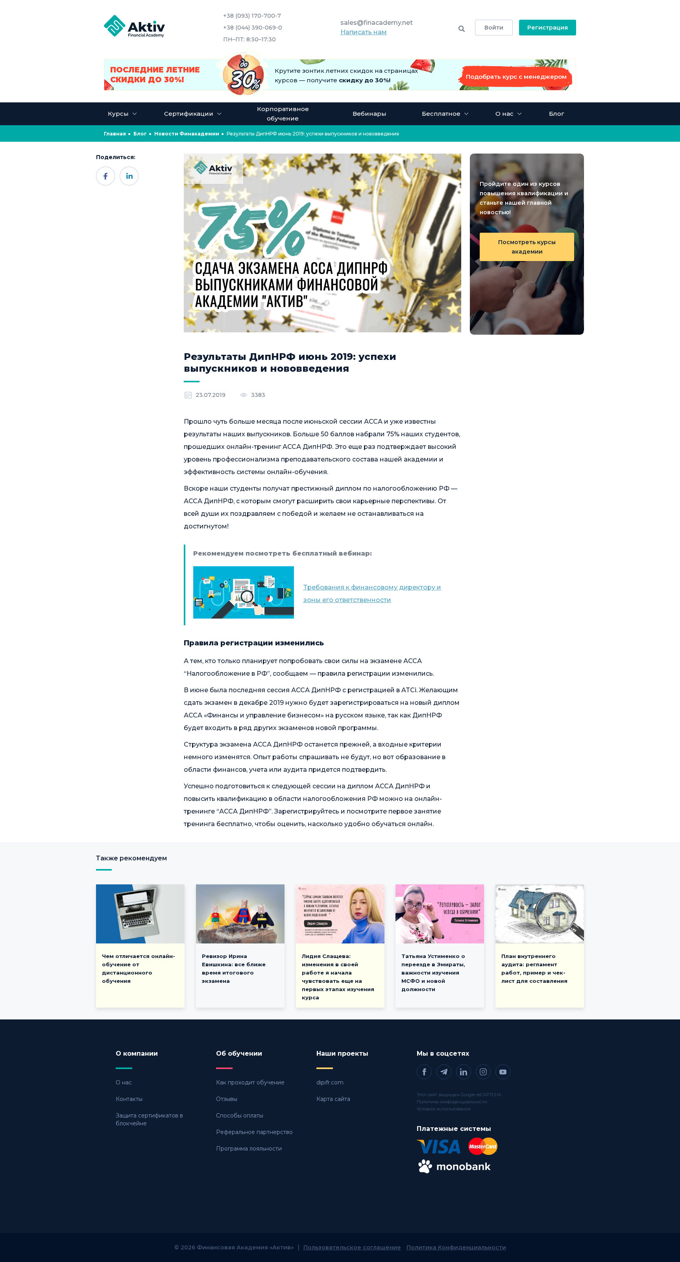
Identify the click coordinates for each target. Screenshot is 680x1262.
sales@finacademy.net (376, 22)
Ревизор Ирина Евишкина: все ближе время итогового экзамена (234, 968)
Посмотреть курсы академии (527, 247)
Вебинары (369, 113)
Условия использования (444, 1109)
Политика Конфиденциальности (456, 1247)
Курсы (118, 113)
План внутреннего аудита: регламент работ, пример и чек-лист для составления (534, 968)
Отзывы (226, 1099)
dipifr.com (330, 1082)
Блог (556, 113)
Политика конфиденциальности (452, 1101)
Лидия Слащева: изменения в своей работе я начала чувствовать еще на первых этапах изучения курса (338, 977)
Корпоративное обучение (283, 113)
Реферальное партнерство (254, 1132)
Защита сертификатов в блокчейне (149, 1119)
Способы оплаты (239, 1115)
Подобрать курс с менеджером (516, 76)
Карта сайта (333, 1099)
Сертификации (188, 113)
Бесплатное (441, 113)
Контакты (129, 1099)
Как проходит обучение (250, 1082)
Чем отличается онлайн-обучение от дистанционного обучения (138, 968)
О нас (124, 1082)
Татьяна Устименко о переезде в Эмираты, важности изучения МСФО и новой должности (433, 972)
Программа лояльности (249, 1148)
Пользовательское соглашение (352, 1247)
